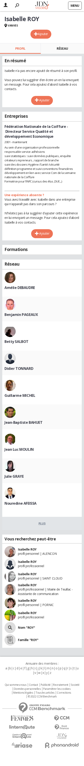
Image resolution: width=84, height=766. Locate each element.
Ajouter (43, 34)
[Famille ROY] (10, 640)
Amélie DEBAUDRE (19, 287)
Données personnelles (27, 689)
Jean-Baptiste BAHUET (23, 422)
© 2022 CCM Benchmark (42, 696)
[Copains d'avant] (22, 736)
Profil (20, 48)
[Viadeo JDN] (62, 736)
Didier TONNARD (18, 368)
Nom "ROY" (26, 627)
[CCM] (62, 718)
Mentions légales (23, 692)
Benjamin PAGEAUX (21, 314)
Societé (75, 684)
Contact (33, 684)
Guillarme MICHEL (19, 395)
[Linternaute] (22, 727)
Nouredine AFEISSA (20, 503)
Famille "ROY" (28, 640)
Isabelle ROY (27, 549)
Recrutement (60, 684)
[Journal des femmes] (22, 718)
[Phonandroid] (62, 745)
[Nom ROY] (10, 627)
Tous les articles (45, 692)
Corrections (64, 692)
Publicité (46, 684)
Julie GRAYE (14, 476)
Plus (42, 523)
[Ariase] (22, 745)
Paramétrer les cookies (57, 689)
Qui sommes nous (15, 684)
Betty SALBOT (16, 341)
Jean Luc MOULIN (19, 449)
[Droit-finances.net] (62, 727)
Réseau (62, 48)
